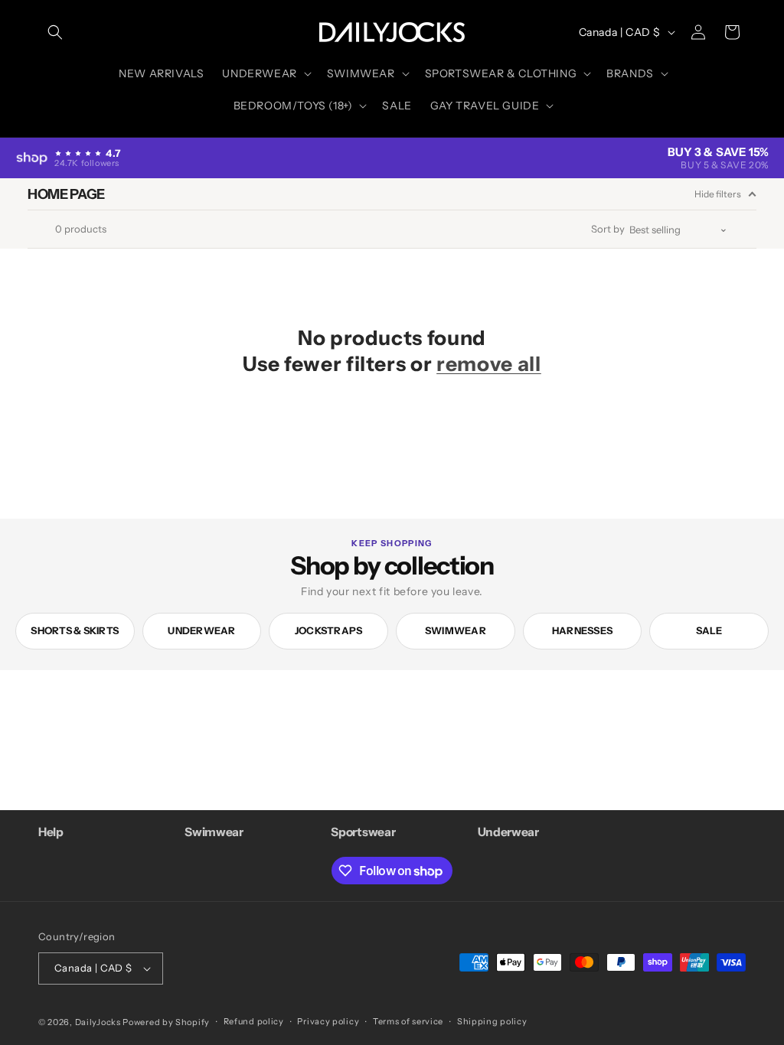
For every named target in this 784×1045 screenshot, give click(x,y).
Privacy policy (328, 1021)
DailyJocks (98, 1022)
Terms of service (408, 1021)
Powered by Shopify (166, 1022)
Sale (709, 630)
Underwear (201, 630)
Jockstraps (329, 630)
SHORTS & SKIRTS (75, 630)
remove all (488, 363)
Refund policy (254, 1021)
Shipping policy (492, 1021)
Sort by (608, 229)
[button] (55, 32)
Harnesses (582, 630)
